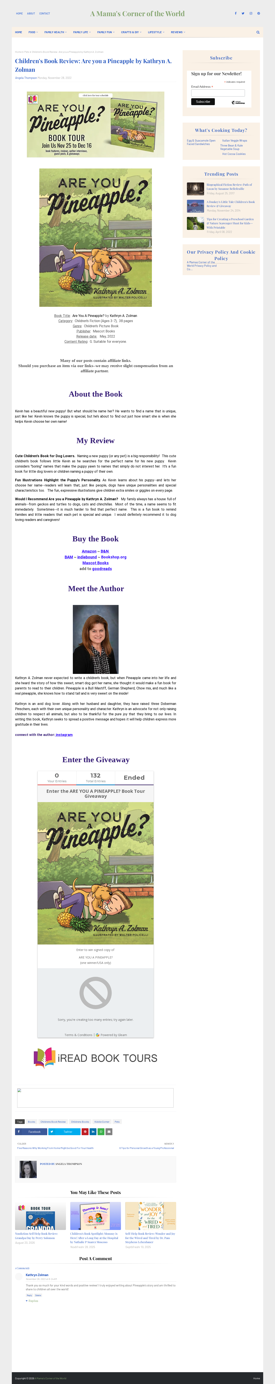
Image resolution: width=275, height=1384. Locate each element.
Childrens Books (80, 1121)
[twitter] (243, 13)
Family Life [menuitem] (80, 32)
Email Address (202, 87)
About (31, 13)
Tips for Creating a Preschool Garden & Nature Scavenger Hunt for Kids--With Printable (230, 223)
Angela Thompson (26, 77)
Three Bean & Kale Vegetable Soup (231, 147)
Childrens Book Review (53, 1121)
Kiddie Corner (102, 1121)
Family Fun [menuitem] (104, 32)
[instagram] (251, 13)
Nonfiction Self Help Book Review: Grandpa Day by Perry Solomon (36, 1236)
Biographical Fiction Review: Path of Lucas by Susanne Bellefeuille (229, 187)
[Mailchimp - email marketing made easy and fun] (238, 106)
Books (31, 1121)
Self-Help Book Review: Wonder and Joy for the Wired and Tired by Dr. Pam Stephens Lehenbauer (150, 1238)
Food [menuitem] (32, 32)
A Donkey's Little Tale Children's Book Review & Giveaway (231, 204)
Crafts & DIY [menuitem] (130, 32)
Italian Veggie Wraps (234, 140)
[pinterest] (258, 13)
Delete (38, 1295)
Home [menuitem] (18, 32)
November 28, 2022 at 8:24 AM (41, 1279)
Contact (44, 13)
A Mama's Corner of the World (137, 13)
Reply (29, 1295)
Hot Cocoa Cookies (234, 154)
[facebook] (235, 13)
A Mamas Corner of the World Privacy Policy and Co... (202, 265)
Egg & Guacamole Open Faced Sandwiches (201, 142)
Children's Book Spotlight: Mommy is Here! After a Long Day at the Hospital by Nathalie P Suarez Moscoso (94, 1238)
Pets (26, 51)
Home (19, 13)
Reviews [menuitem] (177, 32)
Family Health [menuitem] (54, 32)
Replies (33, 1301)
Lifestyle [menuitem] (155, 32)
